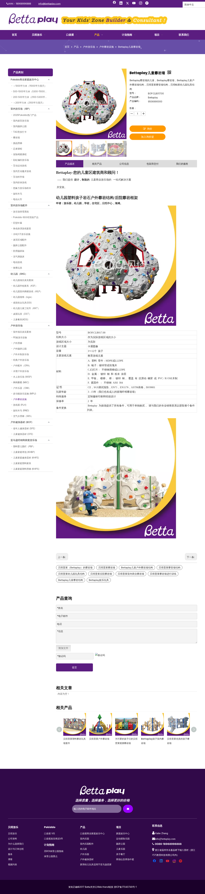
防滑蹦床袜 (18, 251)
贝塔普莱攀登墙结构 (169, 567)
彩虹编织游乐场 (21, 160)
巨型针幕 (17, 222)
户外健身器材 (87, 859)
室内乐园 (84, 838)
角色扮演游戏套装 (22, 228)
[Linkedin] (120, 3)
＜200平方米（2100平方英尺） (29, 102)
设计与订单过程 (16, 848)
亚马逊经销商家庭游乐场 (24, 440)
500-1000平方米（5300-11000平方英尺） (33, 91)
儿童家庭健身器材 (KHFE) (26, 457)
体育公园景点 (50, 856)
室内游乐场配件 (19, 205)
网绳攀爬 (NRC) (21, 382)
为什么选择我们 (16, 843)
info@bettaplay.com (49, 3)
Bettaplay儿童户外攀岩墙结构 (137, 567)
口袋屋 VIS (49, 833)
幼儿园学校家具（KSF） (25, 285)
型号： (133, 93)
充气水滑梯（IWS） (23, 416)
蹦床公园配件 (20, 245)
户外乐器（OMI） (22, 388)
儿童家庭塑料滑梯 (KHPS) (26, 468)
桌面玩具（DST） (22, 313)
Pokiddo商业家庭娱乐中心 (25, 79)
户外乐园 (84, 854)
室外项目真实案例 (22, 331)
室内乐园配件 (87, 843)
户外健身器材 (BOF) (21, 422)
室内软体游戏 (20, 182)
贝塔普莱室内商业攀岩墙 (131, 573)
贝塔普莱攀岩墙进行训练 (163, 573)
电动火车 (17, 199)
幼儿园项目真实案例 (23, 280)
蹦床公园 (120, 843)
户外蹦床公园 (20, 348)
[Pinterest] (147, 3)
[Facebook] (114, 3)
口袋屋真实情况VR (53, 838)
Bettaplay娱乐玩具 (99, 580)
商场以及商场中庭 (125, 859)
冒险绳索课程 (20, 154)
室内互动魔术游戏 (22, 171)
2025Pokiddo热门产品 (24, 115)
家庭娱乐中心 (123, 833)
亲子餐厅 (120, 854)
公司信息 (124, 163)
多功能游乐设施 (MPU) (24, 393)
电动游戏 (17, 262)
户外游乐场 (17, 325)
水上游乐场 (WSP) (22, 376)
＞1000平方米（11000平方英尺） (30, 85)
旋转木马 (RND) (21, 410)
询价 (149, 128)
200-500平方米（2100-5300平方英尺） (33, 97)
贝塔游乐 (12, 833)
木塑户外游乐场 (21, 371)
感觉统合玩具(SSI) (22, 302)
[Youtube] (134, 3)
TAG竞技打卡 (20, 131)
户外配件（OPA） (22, 365)
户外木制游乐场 (21, 354)
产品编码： (135, 101)
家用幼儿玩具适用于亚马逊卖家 (95, 864)
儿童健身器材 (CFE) (23, 434)
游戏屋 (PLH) (19, 404)
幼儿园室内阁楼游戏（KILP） (27, 291)
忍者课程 (17, 148)
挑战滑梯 (17, 143)
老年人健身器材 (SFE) (24, 428)
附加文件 (63, 648)
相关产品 (97, 163)
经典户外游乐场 (21, 359)
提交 (74, 667)
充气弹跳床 (18, 256)
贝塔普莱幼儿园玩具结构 (71, 573)
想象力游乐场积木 (22, 188)
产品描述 (69, 163)
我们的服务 (182, 163)
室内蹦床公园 (20, 126)
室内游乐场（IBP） (21, 108)
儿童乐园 (120, 848)
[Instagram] (140, 3)
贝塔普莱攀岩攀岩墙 (177, 738)
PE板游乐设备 (20, 337)
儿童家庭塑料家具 (22, 463)
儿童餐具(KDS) (20, 319)
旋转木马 (17, 193)
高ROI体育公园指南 (53, 851)
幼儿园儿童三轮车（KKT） (26, 308)
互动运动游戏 (20, 165)
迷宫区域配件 (20, 239)
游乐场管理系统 (21, 211)
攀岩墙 (16, 137)
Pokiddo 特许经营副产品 (25, 217)
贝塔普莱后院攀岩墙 (101, 573)
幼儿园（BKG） (19, 273)
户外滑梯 (17, 343)
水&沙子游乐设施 (21, 234)
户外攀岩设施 (20, 399)
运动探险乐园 (123, 838)
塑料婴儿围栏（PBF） (24, 446)
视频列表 (12, 864)
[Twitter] (127, 3)
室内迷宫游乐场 (21, 120)
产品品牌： (135, 97)
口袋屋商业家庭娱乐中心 (92, 833)
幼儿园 (83, 848)
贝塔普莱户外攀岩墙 (73, 738)
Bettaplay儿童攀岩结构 (70, 580)
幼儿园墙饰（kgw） (23, 297)
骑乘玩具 (17, 267)
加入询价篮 (147, 136)
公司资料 (12, 838)
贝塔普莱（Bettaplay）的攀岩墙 (75, 567)
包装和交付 (153, 163)
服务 (10, 854)
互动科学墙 (18, 176)
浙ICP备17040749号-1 (125, 886)
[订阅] (128, 809)
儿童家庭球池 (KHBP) (24, 452)
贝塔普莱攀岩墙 (106, 567)
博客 (10, 859)
